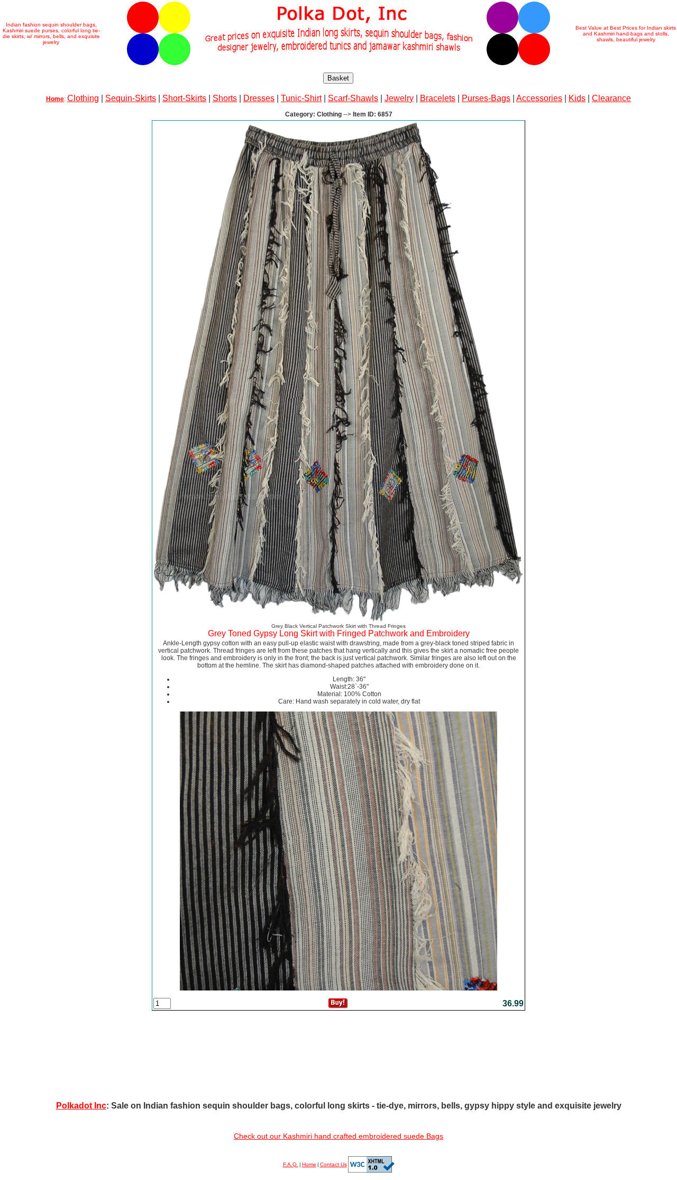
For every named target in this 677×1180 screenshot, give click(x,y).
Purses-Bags (486, 98)
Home (309, 1164)
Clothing (83, 98)
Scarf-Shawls (353, 98)
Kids (577, 98)
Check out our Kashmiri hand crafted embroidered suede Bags (338, 1136)
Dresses (259, 98)
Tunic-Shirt (301, 98)
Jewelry (399, 98)
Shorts (225, 98)
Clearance (611, 98)
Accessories (539, 98)
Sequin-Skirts (130, 98)
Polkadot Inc (81, 1105)
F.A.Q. (290, 1164)
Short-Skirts (184, 98)
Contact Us (333, 1164)
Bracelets (437, 98)
